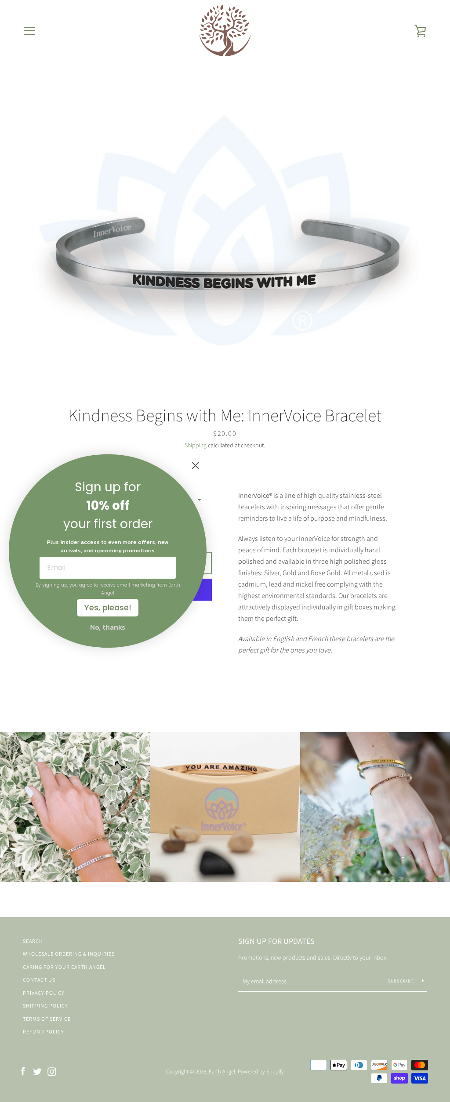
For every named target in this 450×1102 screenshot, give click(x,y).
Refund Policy (43, 1031)
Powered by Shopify (261, 1071)
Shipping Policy (45, 1005)
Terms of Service (47, 1018)
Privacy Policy (44, 993)
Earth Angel (222, 1071)
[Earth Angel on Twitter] (37, 1071)
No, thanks (107, 627)
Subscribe (402, 981)
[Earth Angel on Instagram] (51, 1071)
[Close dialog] (195, 465)
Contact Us (39, 979)
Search (33, 941)
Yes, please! (107, 607)
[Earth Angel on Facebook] (22, 1071)
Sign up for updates (276, 941)
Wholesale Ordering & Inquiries (69, 953)
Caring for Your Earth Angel (64, 967)
